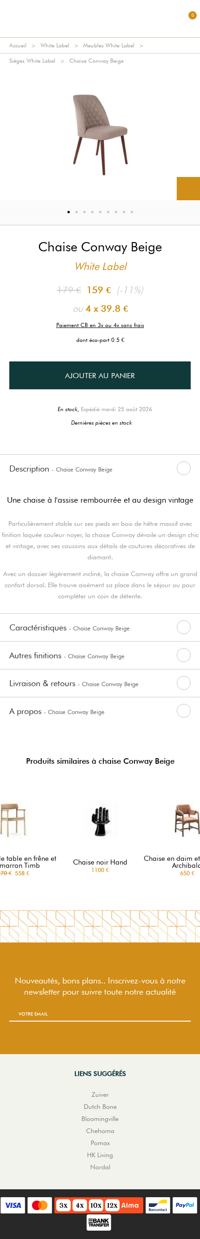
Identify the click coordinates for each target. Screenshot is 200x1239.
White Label (54, 45)
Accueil (18, 45)
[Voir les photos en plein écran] (188, 188)
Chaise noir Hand (100, 862)
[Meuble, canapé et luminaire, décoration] (100, 18)
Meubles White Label (108, 45)
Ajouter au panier (100, 375)
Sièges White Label (32, 60)
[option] (100, 134)
